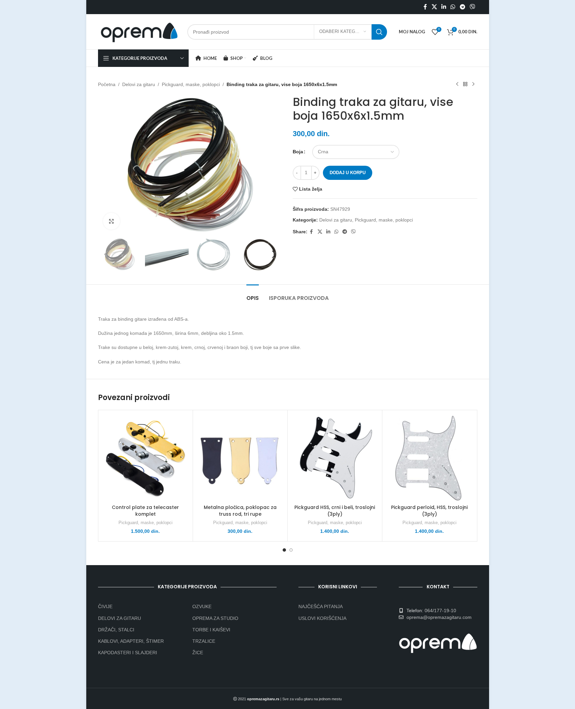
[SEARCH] (379, 32)
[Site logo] (139, 31)
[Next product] (473, 84)
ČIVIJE (105, 606)
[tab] (252, 294)
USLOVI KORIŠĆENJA (322, 618)
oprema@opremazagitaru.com (439, 617)
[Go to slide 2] (291, 550)
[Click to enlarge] (111, 221)
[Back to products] (465, 84)
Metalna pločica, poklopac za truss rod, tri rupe (240, 510)
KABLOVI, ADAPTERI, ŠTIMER (131, 641)
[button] (106, 254)
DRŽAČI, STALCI (116, 629)
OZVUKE (201, 606)
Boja (298, 151)
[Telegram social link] (462, 7)
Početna (106, 84)
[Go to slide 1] (284, 550)
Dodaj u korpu (348, 172)
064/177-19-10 (440, 610)
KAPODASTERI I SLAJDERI (127, 652)
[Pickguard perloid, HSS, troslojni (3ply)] (429, 457)
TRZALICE (203, 641)
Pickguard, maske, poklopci (191, 84)
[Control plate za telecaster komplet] (145, 457)
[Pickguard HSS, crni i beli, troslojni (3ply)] (335, 457)
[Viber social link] (472, 7)
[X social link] (434, 7)
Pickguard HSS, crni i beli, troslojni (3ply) (334, 510)
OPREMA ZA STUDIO (215, 618)
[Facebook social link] (425, 7)
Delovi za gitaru (138, 84)
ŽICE (197, 652)
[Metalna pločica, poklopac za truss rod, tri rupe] (240, 457)
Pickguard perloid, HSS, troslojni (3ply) (429, 510)
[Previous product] (457, 84)
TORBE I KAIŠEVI (211, 629)
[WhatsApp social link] (453, 7)
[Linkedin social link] (443, 7)
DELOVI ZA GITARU (119, 618)
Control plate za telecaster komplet (145, 510)
